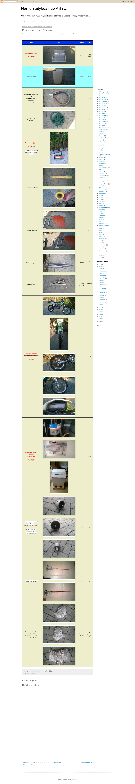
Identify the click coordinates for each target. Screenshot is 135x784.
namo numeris (102, 193)
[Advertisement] (57, 745)
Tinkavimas (102, 236)
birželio (102, 280)
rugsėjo (102, 295)
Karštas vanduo (103, 176)
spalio (102, 297)
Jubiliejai (101, 171)
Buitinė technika (103, 142)
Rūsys (100, 213)
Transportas (102, 238)
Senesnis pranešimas (87, 762)
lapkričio (102, 299)
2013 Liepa (102, 125)
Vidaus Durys (102, 251)
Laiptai (100, 182)
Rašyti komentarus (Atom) (36, 765)
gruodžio (102, 302)
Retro (100, 211)
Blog (23, 21)
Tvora (100, 241)
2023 (100, 319)
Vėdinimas (101, 249)
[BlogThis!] (46, 671)
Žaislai (100, 253)
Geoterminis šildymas (104, 154)
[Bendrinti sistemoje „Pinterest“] (52, 671)
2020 (100, 314)
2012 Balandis (102, 107)
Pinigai (100, 203)
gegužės (102, 278)
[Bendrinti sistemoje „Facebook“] (50, 671)
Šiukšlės (101, 230)
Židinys (100, 255)
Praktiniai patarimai (104, 207)
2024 (100, 321)
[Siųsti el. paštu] (44, 671)
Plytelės (101, 205)
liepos (102, 282)
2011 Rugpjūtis (103, 103)
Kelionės (101, 177)
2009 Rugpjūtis (103, 92)
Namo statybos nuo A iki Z (44, 8)
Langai (100, 186)
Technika (101, 232)
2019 (100, 312)
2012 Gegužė (102, 109)
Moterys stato (102, 188)
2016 (100, 305)
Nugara (101, 195)
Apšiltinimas (102, 132)
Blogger (74, 779)
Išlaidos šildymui (103, 167)
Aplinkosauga (102, 130)
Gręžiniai (101, 159)
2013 (100, 264)
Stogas (100, 220)
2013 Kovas (102, 123)
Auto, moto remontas (45, 21)
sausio (102, 271)
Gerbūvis (101, 157)
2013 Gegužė (102, 121)
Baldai (100, 140)
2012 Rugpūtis (103, 115)
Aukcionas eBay (103, 138)
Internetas (101, 163)
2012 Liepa (102, 113)
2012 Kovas (102, 111)
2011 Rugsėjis (102, 105)
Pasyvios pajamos (32, 21)
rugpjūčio (103, 292)
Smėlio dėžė (103, 284)
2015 (100, 269)
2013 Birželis (102, 119)
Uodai (100, 243)
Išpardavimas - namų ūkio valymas (104, 288)
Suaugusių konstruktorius (102, 222)
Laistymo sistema (103, 184)
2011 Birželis (102, 97)
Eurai (28, 673)
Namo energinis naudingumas (103, 190)
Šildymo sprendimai (104, 225)
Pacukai (101, 199)
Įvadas (100, 169)
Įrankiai (101, 165)
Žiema (100, 257)
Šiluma (100, 228)
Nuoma (101, 197)
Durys (100, 144)
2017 (100, 307)
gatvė (100, 152)
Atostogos (101, 136)
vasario (102, 273)
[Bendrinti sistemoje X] (48, 671)
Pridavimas (102, 209)
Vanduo (101, 247)
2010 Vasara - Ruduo (104, 94)
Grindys (101, 161)
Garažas (101, 150)
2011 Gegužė (102, 99)
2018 (100, 309)
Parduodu (32, 673)
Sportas (101, 217)
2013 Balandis (102, 117)
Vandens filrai (102, 245)
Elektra (100, 146)
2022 (100, 316)
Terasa (100, 235)
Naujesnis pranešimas (29, 762)
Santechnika (102, 215)
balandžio (103, 275)
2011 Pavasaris (103, 101)
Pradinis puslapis (57, 762)
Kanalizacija (102, 174)
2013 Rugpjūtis (103, 128)
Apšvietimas (102, 134)
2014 (100, 266)
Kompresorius (102, 180)
